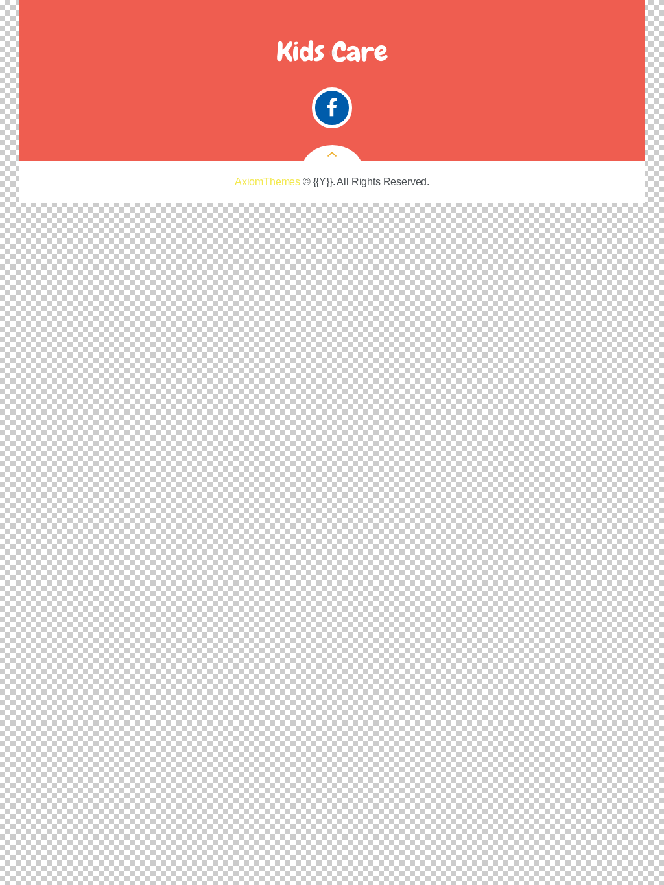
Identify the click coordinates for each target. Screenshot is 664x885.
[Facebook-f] (332, 107)
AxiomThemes (267, 181)
